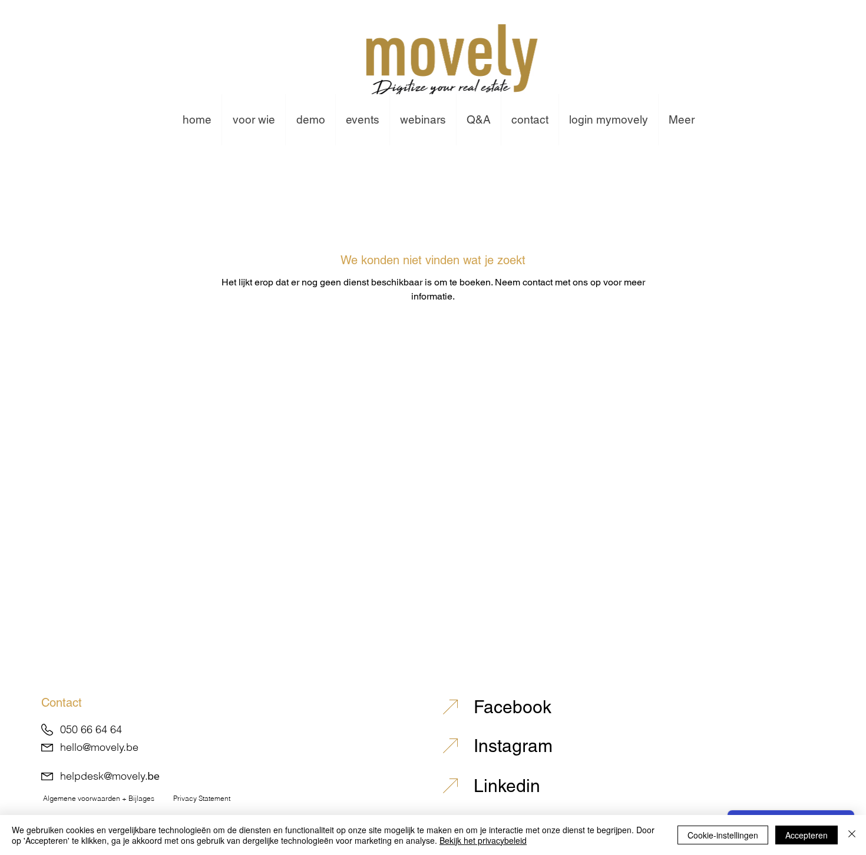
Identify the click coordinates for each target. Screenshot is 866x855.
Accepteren (806, 835)
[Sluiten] (852, 835)
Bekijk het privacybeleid (483, 840)
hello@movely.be (99, 747)
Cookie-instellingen (722, 835)
